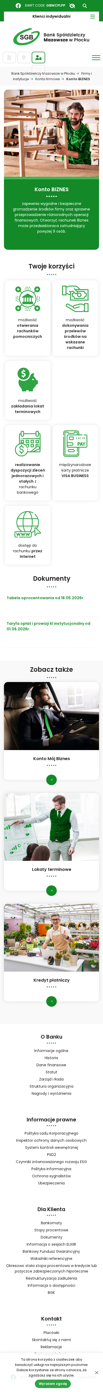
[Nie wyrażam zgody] (96, 1372)
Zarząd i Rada (51, 1079)
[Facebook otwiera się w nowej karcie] (18, 6)
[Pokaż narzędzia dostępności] (72, 6)
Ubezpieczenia (51, 1183)
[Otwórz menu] (96, 57)
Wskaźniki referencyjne (51, 1258)
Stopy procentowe (51, 1230)
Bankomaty (51, 1223)
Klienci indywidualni (51, 16)
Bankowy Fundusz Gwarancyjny (58, 1252)
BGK (58, 1293)
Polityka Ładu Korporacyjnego (51, 1133)
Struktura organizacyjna (58, 1087)
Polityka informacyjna (51, 1169)
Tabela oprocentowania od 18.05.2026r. (45, 598)
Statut (58, 1072)
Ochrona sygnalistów (51, 1176)
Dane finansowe (51, 1065)
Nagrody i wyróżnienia (51, 1093)
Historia (51, 1057)
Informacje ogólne (51, 1050)
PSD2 (51, 1154)
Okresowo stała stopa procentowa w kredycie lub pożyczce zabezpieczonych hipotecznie (51, 1268)
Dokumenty (51, 1237)
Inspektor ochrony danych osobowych (51, 1140)
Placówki (51, 1332)
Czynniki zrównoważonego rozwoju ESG (51, 1161)
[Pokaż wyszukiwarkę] (85, 6)
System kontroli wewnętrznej (51, 1147)
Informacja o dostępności (51, 1285)
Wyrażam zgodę (53, 1383)
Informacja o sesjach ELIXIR (51, 1244)
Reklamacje (51, 1347)
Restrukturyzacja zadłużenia (51, 1278)
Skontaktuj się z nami (51, 1339)
